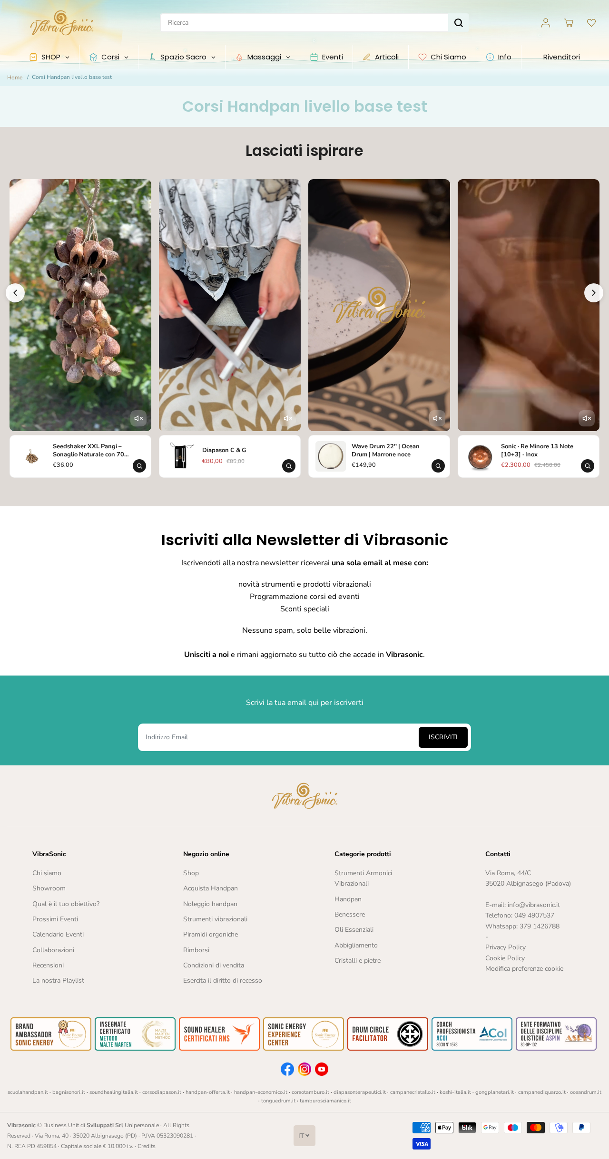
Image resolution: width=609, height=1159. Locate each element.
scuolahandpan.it (28, 1092)
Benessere (349, 914)
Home (14, 77)
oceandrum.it (585, 1092)
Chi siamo (46, 873)
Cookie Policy (505, 958)
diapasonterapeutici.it (360, 1092)
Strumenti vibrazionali (215, 919)
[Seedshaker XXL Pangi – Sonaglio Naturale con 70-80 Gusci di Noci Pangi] (32, 456)
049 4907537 (534, 915)
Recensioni (48, 965)
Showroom (49, 888)
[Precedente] (15, 292)
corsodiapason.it (161, 1092)
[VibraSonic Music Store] (62, 22)
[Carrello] (568, 22)
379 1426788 (540, 926)
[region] (304, 329)
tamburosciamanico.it (325, 1100)
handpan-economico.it (260, 1092)
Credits (147, 1146)
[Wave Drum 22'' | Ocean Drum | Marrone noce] (330, 456)
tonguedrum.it (278, 1100)
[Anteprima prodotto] (139, 466)
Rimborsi (196, 950)
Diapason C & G (224, 450)
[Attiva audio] (138, 418)
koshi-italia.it (455, 1092)
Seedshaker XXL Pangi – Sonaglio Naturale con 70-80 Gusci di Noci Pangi (90, 450)
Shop (191, 873)
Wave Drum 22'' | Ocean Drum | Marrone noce (386, 450)
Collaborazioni (53, 950)
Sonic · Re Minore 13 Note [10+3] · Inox (537, 450)
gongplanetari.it (494, 1092)
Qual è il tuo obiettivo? (65, 903)
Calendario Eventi (58, 934)
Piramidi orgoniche (210, 934)
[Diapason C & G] (181, 456)
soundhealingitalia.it (113, 1092)
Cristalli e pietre (357, 960)
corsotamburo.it (310, 1092)
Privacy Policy (505, 947)
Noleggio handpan (210, 903)
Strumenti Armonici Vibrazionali (363, 878)
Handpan (348, 899)
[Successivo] (593, 292)
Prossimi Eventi (55, 919)
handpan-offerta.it (208, 1092)
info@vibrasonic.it (534, 904)
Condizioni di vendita (213, 965)
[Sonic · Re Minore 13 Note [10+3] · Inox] (480, 456)
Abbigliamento (356, 945)
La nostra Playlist (58, 980)
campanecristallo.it (412, 1092)
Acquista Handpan (210, 888)
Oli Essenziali (353, 929)
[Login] (545, 22)
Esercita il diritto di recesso (222, 980)
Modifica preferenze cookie (524, 968)
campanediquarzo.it (542, 1092)
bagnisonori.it (68, 1092)
